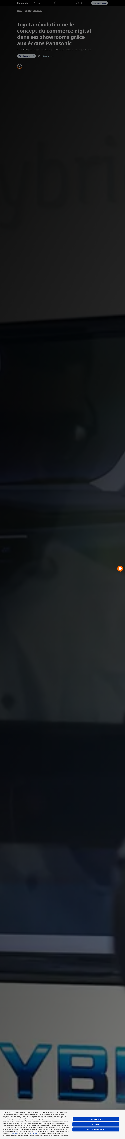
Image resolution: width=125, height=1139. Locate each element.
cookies (14, 1133)
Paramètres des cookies (95, 1119)
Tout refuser (96, 1124)
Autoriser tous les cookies (95, 1129)
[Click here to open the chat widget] (120, 569)
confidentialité (34, 1133)
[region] (62, 1124)
